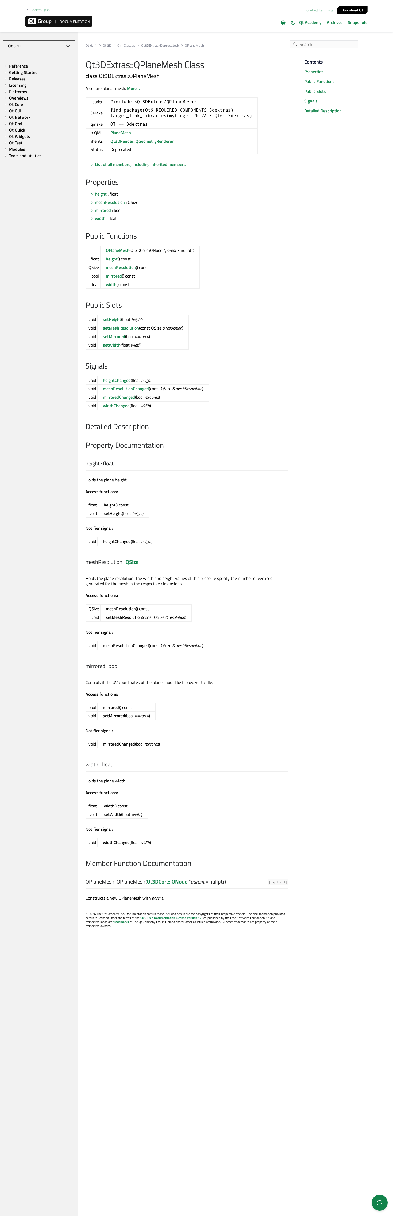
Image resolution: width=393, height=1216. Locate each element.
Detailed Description (323, 111)
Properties (313, 71)
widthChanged (116, 405)
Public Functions (319, 81)
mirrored (103, 210)
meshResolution (110, 202)
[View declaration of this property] (117, 464)
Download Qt (352, 10)
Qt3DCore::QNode (167, 881)
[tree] (39, 111)
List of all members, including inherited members (140, 164)
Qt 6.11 (91, 45)
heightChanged (117, 380)
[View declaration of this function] (229, 882)
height (101, 194)
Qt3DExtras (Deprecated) (160, 45)
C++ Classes (126, 45)
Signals (311, 101)
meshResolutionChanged (126, 388)
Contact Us (314, 10)
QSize (132, 562)
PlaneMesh (120, 132)
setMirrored (114, 336)
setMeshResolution (121, 328)
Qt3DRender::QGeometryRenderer (142, 141)
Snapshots (358, 22)
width (100, 218)
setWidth (111, 345)
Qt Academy (310, 22)
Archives (335, 22)
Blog (329, 10)
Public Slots (315, 91)
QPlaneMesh (117, 250)
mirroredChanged (119, 397)
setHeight (112, 319)
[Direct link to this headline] (121, 182)
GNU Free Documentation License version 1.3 (171, 917)
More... (133, 88)
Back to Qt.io (40, 10)
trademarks (121, 921)
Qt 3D (107, 45)
